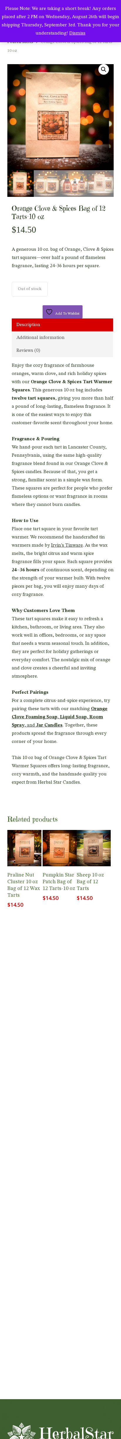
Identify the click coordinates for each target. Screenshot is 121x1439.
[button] (103, 69)
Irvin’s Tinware (67, 545)
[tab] (62, 324)
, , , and (59, 717)
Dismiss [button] (77, 33)
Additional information (40, 337)
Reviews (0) (28, 350)
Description (28, 325)
